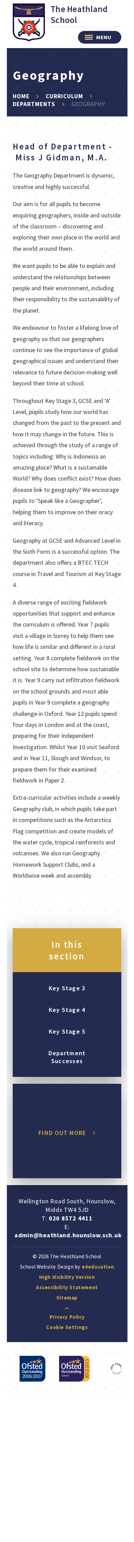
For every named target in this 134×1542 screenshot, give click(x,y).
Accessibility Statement (67, 1287)
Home (21, 96)
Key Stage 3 (67, 988)
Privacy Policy (67, 1317)
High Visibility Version (67, 1277)
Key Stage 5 (67, 1031)
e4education (98, 1266)
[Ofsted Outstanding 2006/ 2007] (32, 1369)
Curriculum (64, 96)
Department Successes (67, 1057)
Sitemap (67, 1297)
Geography (88, 104)
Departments (34, 104)
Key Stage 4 (67, 1010)
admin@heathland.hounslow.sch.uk (68, 1235)
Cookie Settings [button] (67, 1327)
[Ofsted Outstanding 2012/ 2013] (74, 1369)
